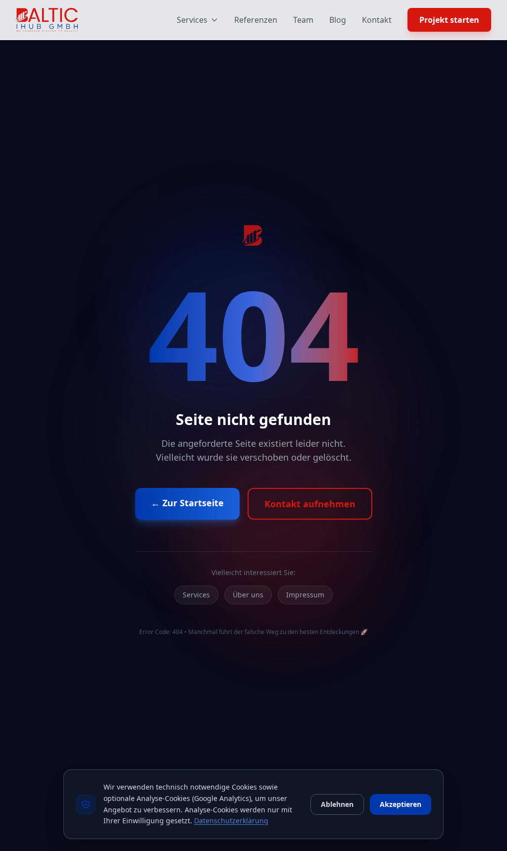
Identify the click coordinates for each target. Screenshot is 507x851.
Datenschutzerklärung (231, 820)
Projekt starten (449, 19)
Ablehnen (337, 804)
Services (192, 19)
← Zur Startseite (187, 503)
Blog (337, 19)
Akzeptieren (400, 804)
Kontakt (377, 19)
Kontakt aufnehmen (309, 504)
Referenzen (255, 19)
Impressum (305, 594)
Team (303, 19)
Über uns (248, 594)
